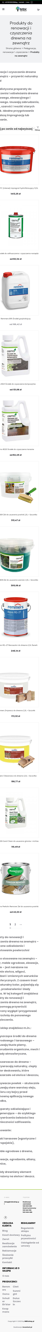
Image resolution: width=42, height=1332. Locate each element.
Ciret (16, 1286)
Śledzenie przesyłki (8, 1256)
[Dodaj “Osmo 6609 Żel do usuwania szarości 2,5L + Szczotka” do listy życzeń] (36, 529)
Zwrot (5, 1239)
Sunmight (16, 1292)
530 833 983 (27, 1206)
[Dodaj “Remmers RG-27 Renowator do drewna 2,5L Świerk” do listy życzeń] (36, 594)
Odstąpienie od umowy (30, 1244)
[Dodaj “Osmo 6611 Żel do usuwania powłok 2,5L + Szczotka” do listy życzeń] (36, 464)
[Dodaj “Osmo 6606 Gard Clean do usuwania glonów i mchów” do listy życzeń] (36, 790)
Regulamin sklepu (27, 1230)
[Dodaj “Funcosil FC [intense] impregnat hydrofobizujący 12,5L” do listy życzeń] (36, 137)
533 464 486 (27, 1212)
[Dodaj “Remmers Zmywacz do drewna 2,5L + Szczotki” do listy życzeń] (36, 660)
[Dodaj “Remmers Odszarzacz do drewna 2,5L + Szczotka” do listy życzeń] (36, 725)
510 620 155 (27, 1210)
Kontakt (21, 2)
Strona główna (13, 48)
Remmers (6, 1288)
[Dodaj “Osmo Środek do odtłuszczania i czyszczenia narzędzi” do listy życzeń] (36, 203)
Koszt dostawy (11, 1235)
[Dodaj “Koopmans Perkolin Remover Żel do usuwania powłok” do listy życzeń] (36, 856)
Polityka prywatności (28, 1237)
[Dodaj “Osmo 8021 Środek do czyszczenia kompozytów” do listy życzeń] (36, 333)
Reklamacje (9, 1250)
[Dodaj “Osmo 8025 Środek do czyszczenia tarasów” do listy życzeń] (36, 399)
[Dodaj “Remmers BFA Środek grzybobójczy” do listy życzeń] (36, 268)
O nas (27, 2)
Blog (16, 2)
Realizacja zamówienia (9, 1245)
